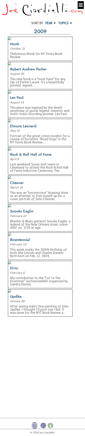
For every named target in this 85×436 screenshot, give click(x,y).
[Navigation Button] (80, 5)
